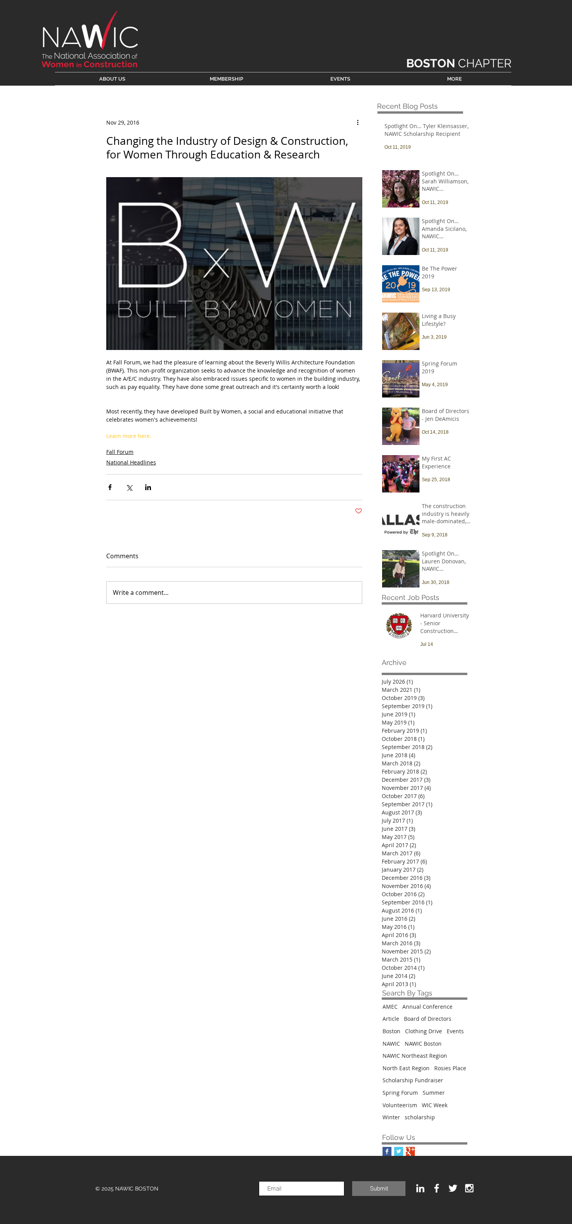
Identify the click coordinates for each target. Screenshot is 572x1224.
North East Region (406, 1068)
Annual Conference (427, 1006)
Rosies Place (450, 1068)
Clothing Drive (423, 1031)
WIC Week (434, 1105)
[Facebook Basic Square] (387, 1151)
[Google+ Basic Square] (410, 1151)
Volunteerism (400, 1105)
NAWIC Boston (423, 1043)
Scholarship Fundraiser (413, 1080)
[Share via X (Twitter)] (129, 487)
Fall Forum (119, 451)
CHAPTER (459, 63)
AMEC (390, 1006)
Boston (391, 1031)
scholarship (420, 1117)
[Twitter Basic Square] (398, 1151)
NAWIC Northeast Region (415, 1055)
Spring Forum (400, 1092)
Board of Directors (427, 1018)
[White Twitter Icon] (453, 1188)
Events (455, 1031)
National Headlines (131, 462)
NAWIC (391, 1043)
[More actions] (357, 122)
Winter (391, 1117)
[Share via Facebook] (110, 487)
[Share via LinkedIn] (148, 487)
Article (391, 1018)
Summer (434, 1092)
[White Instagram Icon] (469, 1188)
